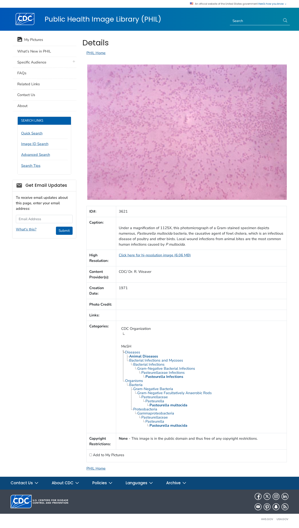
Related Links (28, 84)
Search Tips (30, 165)
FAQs (21, 73)
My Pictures (32, 39)
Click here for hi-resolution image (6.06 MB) (155, 255)
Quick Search (32, 133)
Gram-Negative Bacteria (153, 388)
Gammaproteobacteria (155, 413)
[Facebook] (258, 496)
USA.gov (282, 519)
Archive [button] (174, 483)
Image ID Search (34, 143)
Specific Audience (31, 62)
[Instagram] (276, 496)
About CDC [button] (63, 483)
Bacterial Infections (149, 364)
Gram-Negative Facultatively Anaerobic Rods (174, 392)
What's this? (26, 229)
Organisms (134, 380)
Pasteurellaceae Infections (163, 372)
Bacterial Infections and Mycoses (156, 360)
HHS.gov (267, 519)
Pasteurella (154, 401)
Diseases (132, 352)
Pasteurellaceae (154, 397)
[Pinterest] (267, 506)
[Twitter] (267, 496)
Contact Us (26, 94)
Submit (64, 230)
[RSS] (285, 506)
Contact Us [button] (22, 483)
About (22, 105)
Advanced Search (35, 154)
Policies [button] (100, 483)
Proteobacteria (145, 409)
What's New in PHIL (34, 51)
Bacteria (136, 384)
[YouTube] (258, 506)
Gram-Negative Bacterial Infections (166, 368)
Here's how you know (271, 3)
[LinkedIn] (285, 496)
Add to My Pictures (108, 455)
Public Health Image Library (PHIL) (103, 19)
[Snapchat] (276, 506)
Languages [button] (137, 483)
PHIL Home (96, 52)
